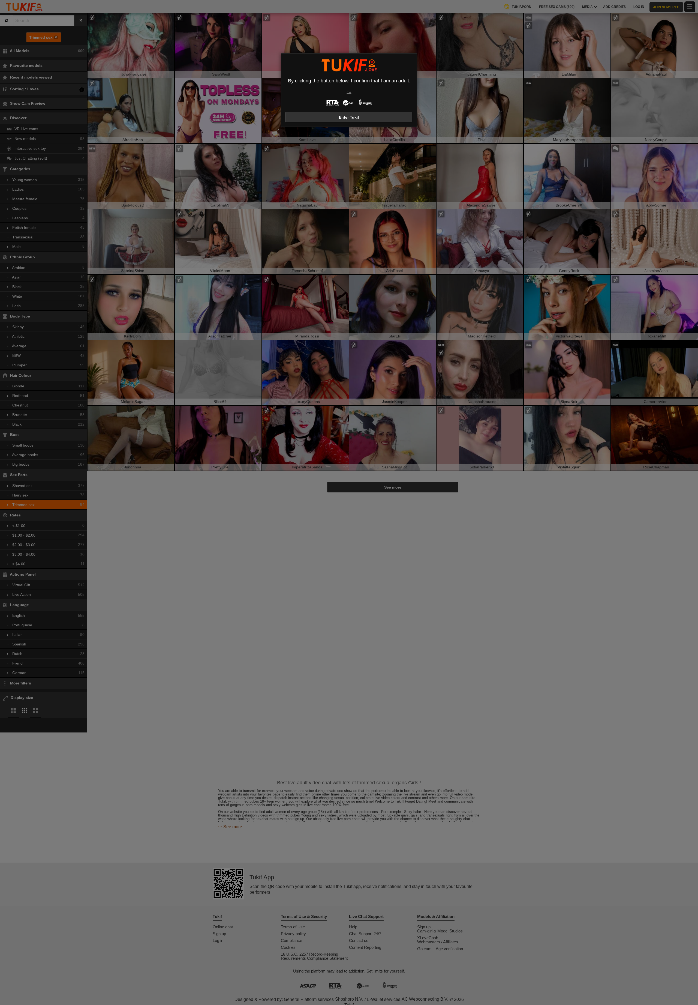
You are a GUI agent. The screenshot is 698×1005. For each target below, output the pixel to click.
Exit (349, 92)
